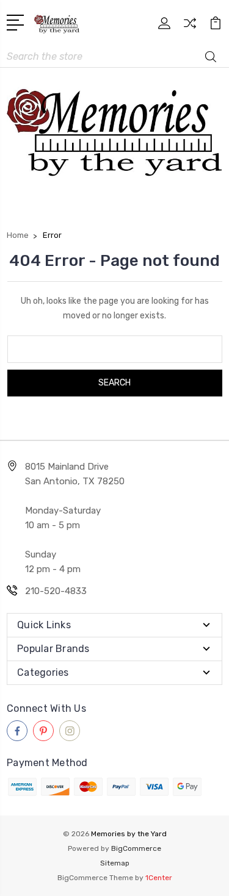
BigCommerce (136, 848)
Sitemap (114, 863)
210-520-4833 (56, 591)
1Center (158, 877)
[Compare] (190, 27)
